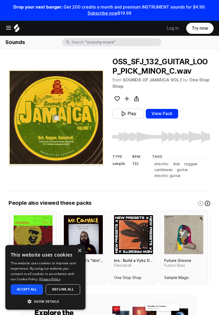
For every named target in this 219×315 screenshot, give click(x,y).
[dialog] (45, 277)
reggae (190, 164)
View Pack (162, 113)
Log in (173, 28)
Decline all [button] (63, 289)
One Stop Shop (128, 278)
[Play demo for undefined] (56, 117)
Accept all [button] (27, 289)
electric (161, 164)
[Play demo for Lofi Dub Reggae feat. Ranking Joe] (33, 234)
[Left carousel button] (200, 203)
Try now (200, 28)
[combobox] (116, 42)
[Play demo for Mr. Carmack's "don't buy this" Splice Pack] (83, 234)
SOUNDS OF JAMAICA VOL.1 (153, 79)
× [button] (79, 251)
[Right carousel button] (207, 203)
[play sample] (161, 137)
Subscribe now (103, 13)
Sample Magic (176, 278)
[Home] (16, 29)
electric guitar (167, 176)
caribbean (163, 170)
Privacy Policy (49, 279)
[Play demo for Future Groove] (183, 234)
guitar (182, 170)
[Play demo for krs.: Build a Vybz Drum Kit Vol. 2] (133, 234)
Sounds (15, 42)
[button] (45, 301)
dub (176, 164)
